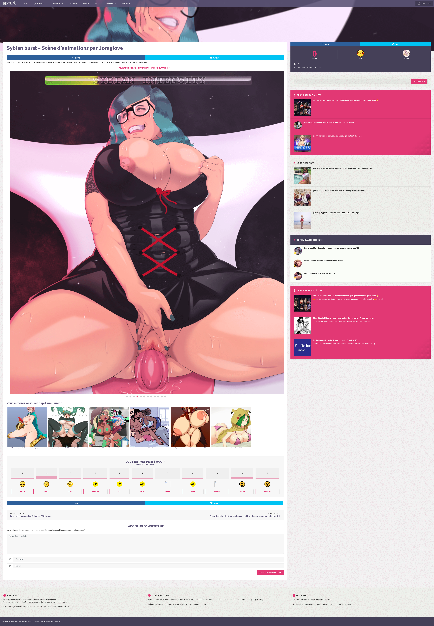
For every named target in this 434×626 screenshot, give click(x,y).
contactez (160, 604)
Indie (97, 3)
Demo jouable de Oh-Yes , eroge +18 (319, 273)
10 (158, 396)
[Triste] (295, 253)
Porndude (297, 604)
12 (165, 396)
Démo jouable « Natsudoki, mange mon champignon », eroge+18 (331, 248)
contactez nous (29, 607)
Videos (86, 3)
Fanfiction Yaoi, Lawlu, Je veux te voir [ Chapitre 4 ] (335, 340)
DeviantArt (123, 67)
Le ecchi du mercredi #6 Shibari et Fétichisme (30, 516)
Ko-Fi (169, 67)
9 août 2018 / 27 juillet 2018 (309, 67)
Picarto (146, 67)
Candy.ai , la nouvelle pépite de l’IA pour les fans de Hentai (329, 122)
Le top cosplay (305, 163)
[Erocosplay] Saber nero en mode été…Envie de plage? (336, 212)
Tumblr (133, 67)
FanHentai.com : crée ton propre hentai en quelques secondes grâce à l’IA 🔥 (346, 100)
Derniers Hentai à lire (309, 290)
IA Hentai (126, 3)
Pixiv (139, 67)
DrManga (296, 600)
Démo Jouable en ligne (310, 239)
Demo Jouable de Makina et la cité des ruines (323, 260)
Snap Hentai (111, 3)
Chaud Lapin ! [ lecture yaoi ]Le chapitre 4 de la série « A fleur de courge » (344, 318)
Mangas (73, 3)
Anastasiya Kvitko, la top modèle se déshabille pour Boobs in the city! (342, 168)
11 (162, 396)
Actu (26, 3)
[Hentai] (295, 265)
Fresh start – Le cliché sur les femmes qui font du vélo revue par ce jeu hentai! (245, 516)
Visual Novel (58, 3)
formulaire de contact (199, 600)
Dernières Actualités (309, 95)
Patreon (154, 67)
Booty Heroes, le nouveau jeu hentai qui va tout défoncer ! (338, 135)
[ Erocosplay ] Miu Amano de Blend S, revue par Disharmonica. (339, 190)
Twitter (163, 67)
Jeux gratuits (40, 3)
